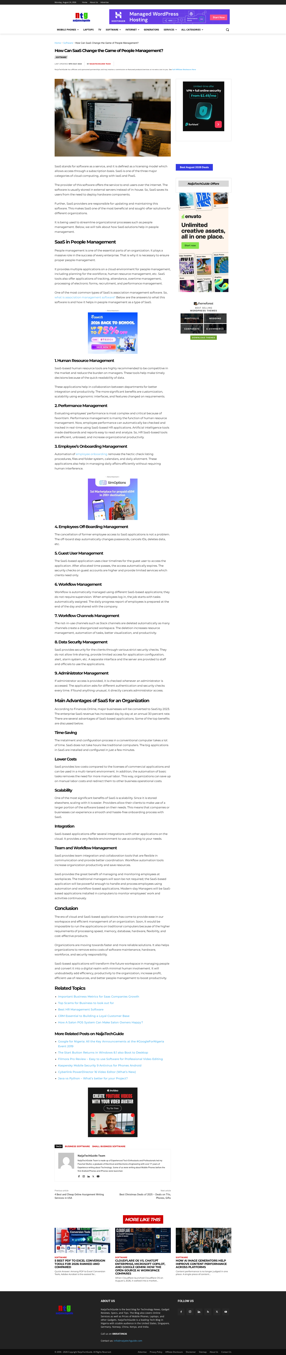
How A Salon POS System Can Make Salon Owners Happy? (100, 1022)
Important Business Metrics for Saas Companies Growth (98, 996)
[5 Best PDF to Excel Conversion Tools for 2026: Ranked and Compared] (82, 1240)
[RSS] (208, 1312)
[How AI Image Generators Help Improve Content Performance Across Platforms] (203, 1240)
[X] (197, 64)
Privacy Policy (156, 1352)
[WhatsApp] (212, 64)
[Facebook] (189, 64)
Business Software (77, 1146)
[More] (227, 64)
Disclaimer (191, 1352)
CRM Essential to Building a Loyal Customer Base (93, 1016)
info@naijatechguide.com (128, 1340)
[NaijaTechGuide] (81, 16)
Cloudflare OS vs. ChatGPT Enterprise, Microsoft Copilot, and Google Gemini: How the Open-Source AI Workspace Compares (140, 1267)
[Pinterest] (205, 64)
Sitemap (203, 1352)
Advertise (142, 1352)
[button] (227, 30)
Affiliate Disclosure (174, 1352)
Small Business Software (108, 1146)
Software (68, 42)
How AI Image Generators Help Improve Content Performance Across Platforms (201, 1264)
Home (58, 42)
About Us (214, 1352)
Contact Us (226, 1352)
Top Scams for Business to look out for (86, 1003)
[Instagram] (83, 1175)
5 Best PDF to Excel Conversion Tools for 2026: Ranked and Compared (80, 1264)
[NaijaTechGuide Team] (66, 1165)
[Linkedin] (220, 64)
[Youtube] (98, 1175)
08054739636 (119, 1333)
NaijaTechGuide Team (100, 64)
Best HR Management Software (80, 1009)
